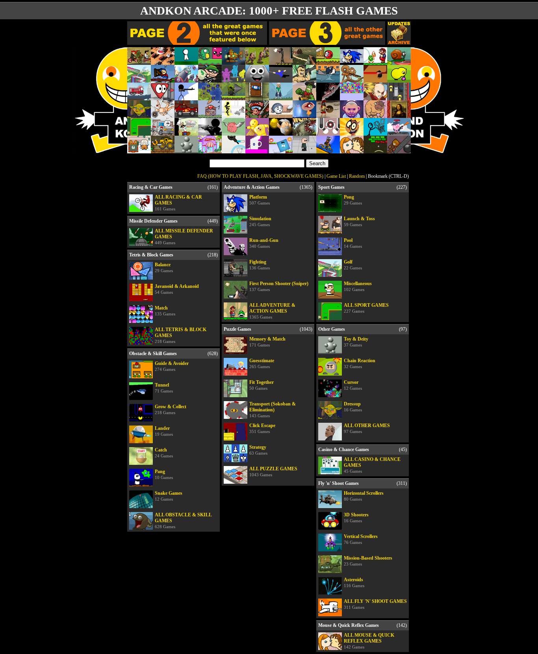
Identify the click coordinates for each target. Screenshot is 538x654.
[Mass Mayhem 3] (304, 79)
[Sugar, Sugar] (257, 150)
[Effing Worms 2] (304, 132)
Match (165, 310)
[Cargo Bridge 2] (162, 79)
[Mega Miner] (233, 97)
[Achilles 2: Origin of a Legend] (328, 114)
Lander (164, 431)
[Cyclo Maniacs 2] (139, 61)
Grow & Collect (170, 409)
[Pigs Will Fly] (233, 132)
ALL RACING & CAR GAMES (178, 202)
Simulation (260, 221)
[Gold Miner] (281, 132)
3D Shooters (356, 517)
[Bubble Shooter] (352, 97)
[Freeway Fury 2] (399, 97)
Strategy (258, 449)
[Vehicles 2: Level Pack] (162, 132)
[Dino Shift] (210, 61)
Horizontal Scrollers (364, 495)
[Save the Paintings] (399, 114)
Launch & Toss (359, 221)
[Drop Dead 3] (399, 150)
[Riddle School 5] (304, 150)
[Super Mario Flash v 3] (375, 61)
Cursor (353, 385)
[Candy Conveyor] (257, 97)
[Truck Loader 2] (162, 150)
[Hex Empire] (210, 97)
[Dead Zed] (304, 61)
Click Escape (262, 428)
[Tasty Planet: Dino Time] (257, 79)
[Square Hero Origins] (375, 79)
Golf (353, 264)
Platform (259, 199)
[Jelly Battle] (233, 79)
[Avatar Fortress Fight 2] (375, 97)
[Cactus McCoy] (304, 97)
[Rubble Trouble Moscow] (139, 150)
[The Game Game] (186, 61)
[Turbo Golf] (281, 97)
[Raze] (281, 61)
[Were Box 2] (281, 150)
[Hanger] (281, 79)
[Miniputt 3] (139, 132)
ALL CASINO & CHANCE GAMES (372, 465)
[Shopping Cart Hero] (375, 132)
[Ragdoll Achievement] (162, 114)
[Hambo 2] (399, 132)
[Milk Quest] (352, 132)
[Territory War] (186, 97)
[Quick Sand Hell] (328, 97)
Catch (164, 452)
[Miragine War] (257, 61)
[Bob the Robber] (210, 79)
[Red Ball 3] (328, 61)
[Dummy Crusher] (257, 132)
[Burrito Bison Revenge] (375, 114)
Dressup (353, 406)
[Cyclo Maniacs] (328, 150)
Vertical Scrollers (361, 539)
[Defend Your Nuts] (352, 79)
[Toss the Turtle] (186, 79)
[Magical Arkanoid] (375, 150)
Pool (353, 243)
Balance (164, 267)
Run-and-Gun (263, 243)
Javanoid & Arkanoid (177, 289)
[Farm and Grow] (210, 114)
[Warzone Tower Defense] (162, 61)
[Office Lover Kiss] (352, 150)
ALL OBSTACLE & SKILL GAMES (183, 520)
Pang (164, 474)
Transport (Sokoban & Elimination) (272, 409)
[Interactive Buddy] (186, 150)
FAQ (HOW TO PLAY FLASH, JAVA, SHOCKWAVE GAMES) (260, 176)
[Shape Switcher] (162, 97)
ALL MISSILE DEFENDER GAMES (184, 236)
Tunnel (164, 387)
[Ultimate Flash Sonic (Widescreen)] (352, 61)
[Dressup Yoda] (139, 114)
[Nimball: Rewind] (328, 132)
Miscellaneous (358, 286)
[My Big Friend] (281, 114)
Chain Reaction (359, 363)
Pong (353, 199)
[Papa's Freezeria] (210, 150)
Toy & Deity (356, 341)
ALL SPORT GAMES (366, 307)
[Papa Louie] (186, 132)
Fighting (259, 264)
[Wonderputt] (139, 79)
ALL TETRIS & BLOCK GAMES (180, 335)
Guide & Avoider (172, 366)
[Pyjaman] (304, 114)
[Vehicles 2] (139, 97)
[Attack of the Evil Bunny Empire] (233, 150)
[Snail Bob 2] (399, 61)
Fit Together (261, 385)
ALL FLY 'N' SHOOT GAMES (375, 604)
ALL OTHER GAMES (367, 428)
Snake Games (168, 495)
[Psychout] (352, 114)
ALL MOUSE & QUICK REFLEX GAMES (369, 640)
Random (357, 176)
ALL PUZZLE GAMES (273, 471)
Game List (336, 176)
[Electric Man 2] (233, 114)
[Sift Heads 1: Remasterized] (210, 132)
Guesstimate (261, 363)
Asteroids (354, 582)
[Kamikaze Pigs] (257, 114)
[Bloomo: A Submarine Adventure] (233, 61)
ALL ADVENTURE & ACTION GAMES (272, 310)
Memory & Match (267, 341)
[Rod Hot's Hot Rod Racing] (186, 114)
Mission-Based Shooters (368, 560)
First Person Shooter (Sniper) (278, 286)
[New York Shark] (328, 79)
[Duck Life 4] (399, 79)
